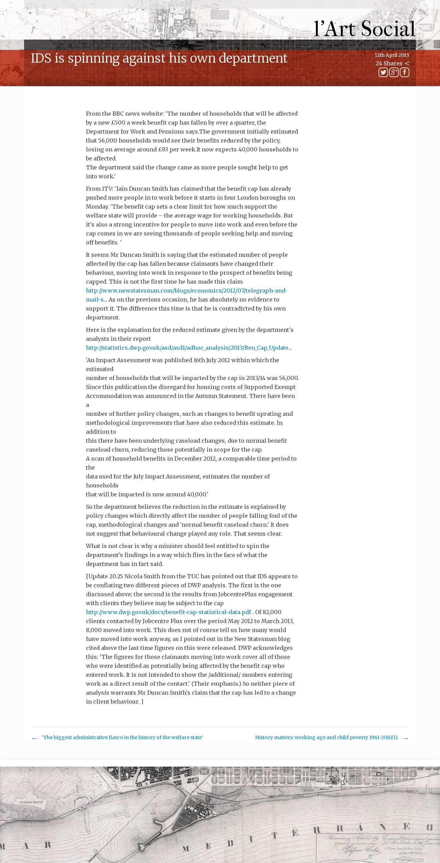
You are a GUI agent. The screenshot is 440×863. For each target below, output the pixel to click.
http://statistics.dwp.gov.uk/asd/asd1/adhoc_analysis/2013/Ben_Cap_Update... (189, 347)
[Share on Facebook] (404, 72)
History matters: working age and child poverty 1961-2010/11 (326, 737)
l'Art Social (365, 29)
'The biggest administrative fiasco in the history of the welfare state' (122, 737)
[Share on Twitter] (383, 72)
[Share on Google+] (394, 72)
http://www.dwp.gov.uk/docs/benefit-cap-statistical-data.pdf (168, 612)
